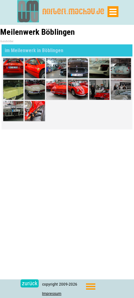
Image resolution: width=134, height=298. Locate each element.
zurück (29, 283)
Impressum (51, 293)
